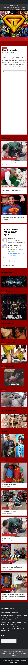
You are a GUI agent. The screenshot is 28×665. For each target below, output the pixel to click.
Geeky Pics (15, 480)
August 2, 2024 (9, 164)
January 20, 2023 (10, 192)
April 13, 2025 (9, 486)
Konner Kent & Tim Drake (9, 484)
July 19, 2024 (9, 569)
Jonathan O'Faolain (6, 627)
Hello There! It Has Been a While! (11, 190)
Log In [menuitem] (2, 1)
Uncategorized (6, 507)
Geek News (17, 9)
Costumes (9, 157)
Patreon (23, 7)
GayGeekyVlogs (6, 186)
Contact (23, 9)
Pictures (6, 9)
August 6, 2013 (11, 52)
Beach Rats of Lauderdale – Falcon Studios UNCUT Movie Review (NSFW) (12, 628)
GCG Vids (11, 9)
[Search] (25, 39)
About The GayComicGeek (13, 7)
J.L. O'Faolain (12, 258)
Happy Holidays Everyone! (9, 511)
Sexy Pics (14, 159)
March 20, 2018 (10, 221)
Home (4, 7)
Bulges (4, 157)
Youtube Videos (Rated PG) (8, 562)
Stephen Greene (5, 615)
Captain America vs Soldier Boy (11, 163)
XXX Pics (15, 213)
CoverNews (23, 660)
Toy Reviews (10, 560)
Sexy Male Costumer (7, 159)
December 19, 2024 (10, 513)
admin (5, 52)
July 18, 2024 (9, 598)
